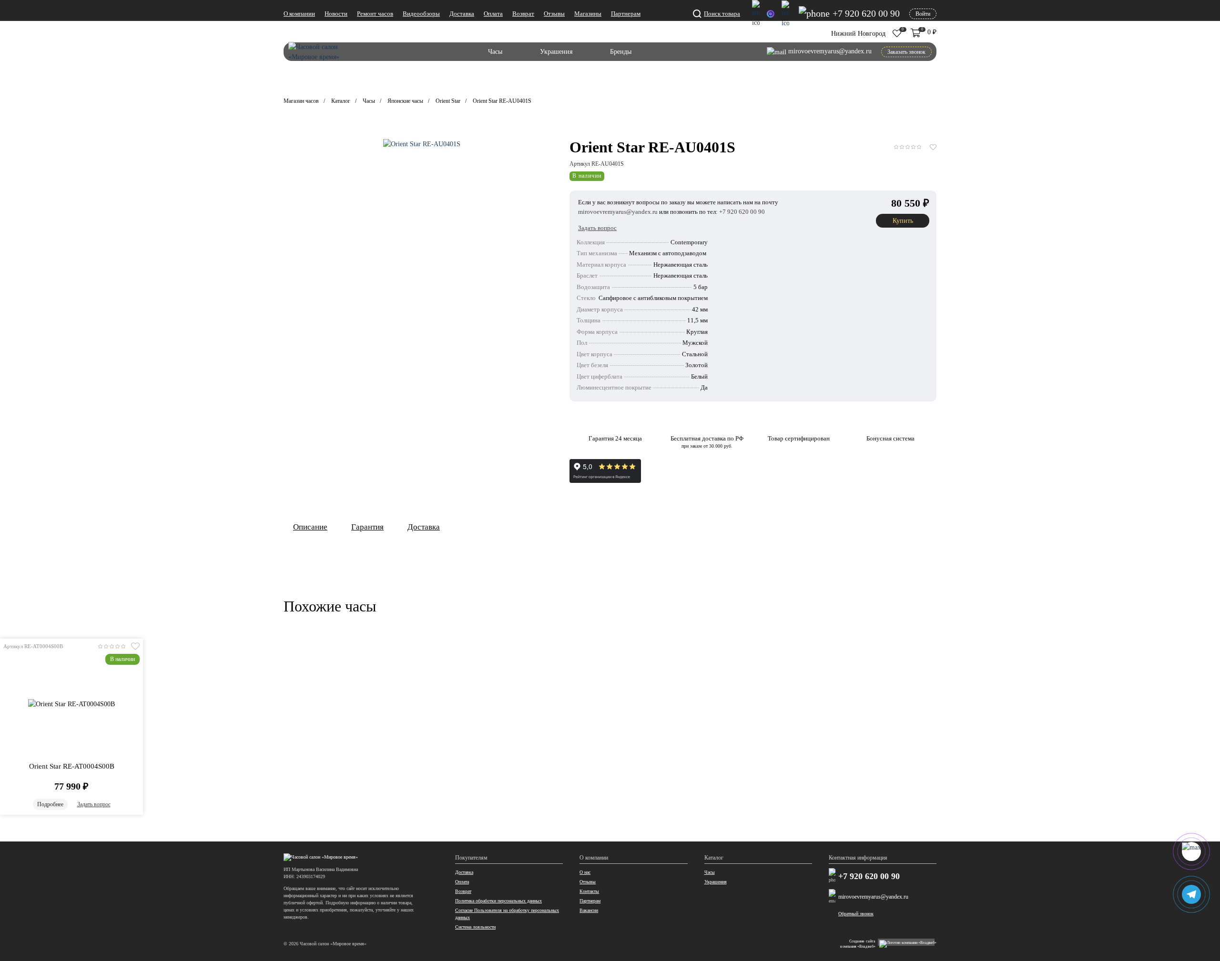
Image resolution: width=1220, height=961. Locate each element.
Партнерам (625, 13)
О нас (585, 872)
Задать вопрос (94, 804)
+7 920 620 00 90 (869, 876)
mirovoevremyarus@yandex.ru (873, 896)
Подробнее (50, 804)
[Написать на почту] (756, 14)
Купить (903, 220)
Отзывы (554, 13)
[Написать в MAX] (770, 14)
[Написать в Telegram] (785, 14)
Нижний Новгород (858, 33)
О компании (299, 13)
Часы (495, 51)
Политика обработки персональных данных (498, 900)
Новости (336, 13)
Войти (922, 13)
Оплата (493, 13)
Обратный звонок (856, 913)
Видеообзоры (421, 13)
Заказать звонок (906, 52)
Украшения (556, 51)
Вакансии (589, 910)
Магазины (587, 13)
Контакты (589, 891)
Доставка (461, 13)
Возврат (523, 13)
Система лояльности (475, 927)
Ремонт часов (375, 13)
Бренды (620, 51)
